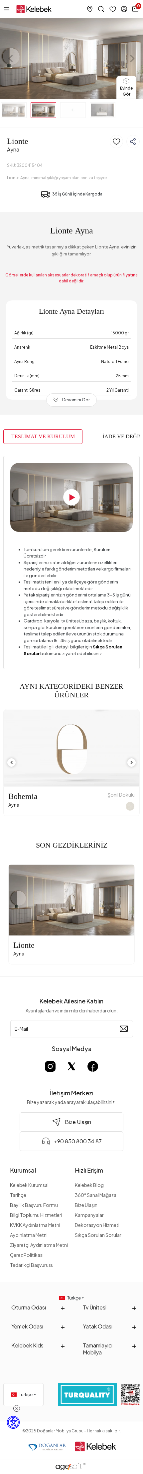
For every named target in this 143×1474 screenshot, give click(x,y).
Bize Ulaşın (86, 1205)
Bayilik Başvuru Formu (34, 1205)
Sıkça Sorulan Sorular (98, 1235)
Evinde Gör (126, 91)
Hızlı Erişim (89, 1170)
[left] (11, 762)
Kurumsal (23, 1170)
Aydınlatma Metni (29, 1235)
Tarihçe (18, 1195)
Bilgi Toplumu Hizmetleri (36, 1215)
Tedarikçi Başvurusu (32, 1265)
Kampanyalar (89, 1215)
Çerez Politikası (27, 1255)
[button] (11, 58)
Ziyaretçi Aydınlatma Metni (39, 1245)
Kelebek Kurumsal (29, 1185)
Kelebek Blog (89, 1185)
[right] (131, 762)
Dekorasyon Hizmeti (97, 1225)
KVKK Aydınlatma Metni (35, 1225)
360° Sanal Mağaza (95, 1195)
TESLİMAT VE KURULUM (43, 436)
